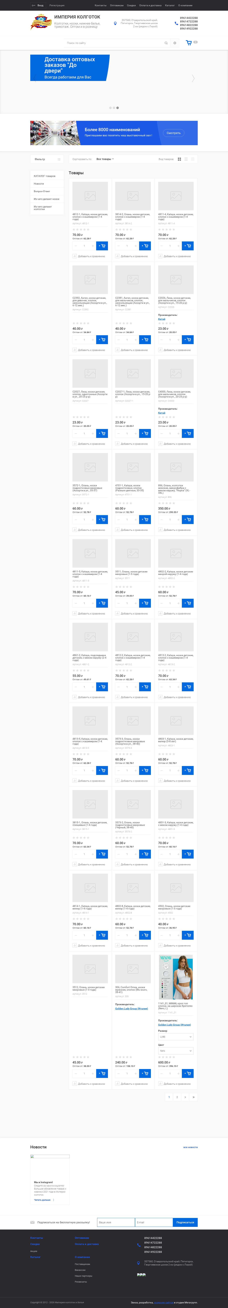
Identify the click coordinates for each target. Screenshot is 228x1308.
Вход (40, 5)
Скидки (131, 5)
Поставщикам (82, 1264)
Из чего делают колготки (43, 207)
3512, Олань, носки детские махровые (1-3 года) (88, 988)
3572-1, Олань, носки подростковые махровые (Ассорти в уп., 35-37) (87, 488)
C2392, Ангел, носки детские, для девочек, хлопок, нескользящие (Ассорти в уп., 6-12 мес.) (89, 301)
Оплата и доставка (150, 5)
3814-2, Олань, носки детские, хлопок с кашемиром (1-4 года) (132, 217)
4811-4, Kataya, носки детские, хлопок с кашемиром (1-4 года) (175, 217)
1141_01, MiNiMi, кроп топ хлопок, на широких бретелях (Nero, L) (175, 1006)
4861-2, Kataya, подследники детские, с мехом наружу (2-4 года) (89, 658)
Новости (39, 183)
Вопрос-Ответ (42, 191)
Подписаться (185, 1222)
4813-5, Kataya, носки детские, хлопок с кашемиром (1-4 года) (90, 741)
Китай (161, 319)
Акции (33, 1251)
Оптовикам (116, 5)
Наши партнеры (83, 1276)
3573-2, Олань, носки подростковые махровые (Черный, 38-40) (130, 825)
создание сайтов (163, 1302)
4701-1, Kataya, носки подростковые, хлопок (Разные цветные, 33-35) (129, 488)
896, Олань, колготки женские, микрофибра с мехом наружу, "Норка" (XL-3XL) (174, 489)
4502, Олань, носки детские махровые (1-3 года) (174, 907)
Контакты (101, 5)
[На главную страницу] (41, 22)
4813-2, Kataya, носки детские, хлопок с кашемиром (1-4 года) (175, 658)
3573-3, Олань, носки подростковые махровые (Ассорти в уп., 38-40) (130, 741)
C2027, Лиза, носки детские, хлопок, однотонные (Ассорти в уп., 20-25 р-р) (89, 394)
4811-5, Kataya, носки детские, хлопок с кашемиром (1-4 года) (90, 574)
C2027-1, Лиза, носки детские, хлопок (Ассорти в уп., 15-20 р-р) (133, 394)
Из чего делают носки (46, 199)
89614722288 (189, 21)
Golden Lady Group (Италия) (131, 1008)
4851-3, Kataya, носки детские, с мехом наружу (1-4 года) (175, 823)
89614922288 (189, 28)
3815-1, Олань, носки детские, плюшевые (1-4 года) (89, 823)
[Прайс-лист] (192, 159)
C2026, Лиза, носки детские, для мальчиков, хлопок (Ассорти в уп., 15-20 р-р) (174, 300)
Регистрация (57, 5)
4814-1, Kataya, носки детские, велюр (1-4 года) (90, 907)
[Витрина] (179, 159)
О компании (185, 5)
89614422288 (189, 18)
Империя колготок (77, 17)
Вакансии (80, 1270)
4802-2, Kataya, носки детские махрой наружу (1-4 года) (175, 572)
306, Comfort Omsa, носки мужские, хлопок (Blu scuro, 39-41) (131, 990)
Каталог (170, 5)
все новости (190, 1147)
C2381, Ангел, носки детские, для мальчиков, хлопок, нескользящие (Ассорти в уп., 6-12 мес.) (132, 301)
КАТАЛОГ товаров (44, 176)
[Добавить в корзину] (102, 245)
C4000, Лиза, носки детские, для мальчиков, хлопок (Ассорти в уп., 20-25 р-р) (174, 394)
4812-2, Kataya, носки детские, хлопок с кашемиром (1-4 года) (133, 658)
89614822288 (189, 25)
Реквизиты (81, 1281)
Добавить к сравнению (91, 256)
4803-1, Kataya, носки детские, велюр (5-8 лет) (175, 740)
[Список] (186, 159)
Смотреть (174, 133)
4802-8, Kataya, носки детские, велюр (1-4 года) (133, 907)
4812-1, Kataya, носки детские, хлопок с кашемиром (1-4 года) (90, 217)
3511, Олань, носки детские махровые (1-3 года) (131, 572)
